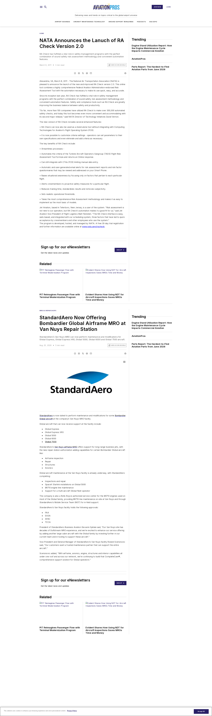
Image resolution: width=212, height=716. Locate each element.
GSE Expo (153, 22)
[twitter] (83, 73)
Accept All (201, 711)
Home (42, 33)
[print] (125, 73)
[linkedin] (79, 73)
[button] (41, 7)
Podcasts (141, 22)
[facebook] (75, 73)
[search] (45, 7)
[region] (106, 711)
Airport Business (62, 22)
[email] (91, 73)
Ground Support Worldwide (121, 22)
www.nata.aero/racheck (93, 226)
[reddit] (87, 73)
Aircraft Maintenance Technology (89, 22)
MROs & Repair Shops (48, 310)
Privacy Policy (72, 711)
